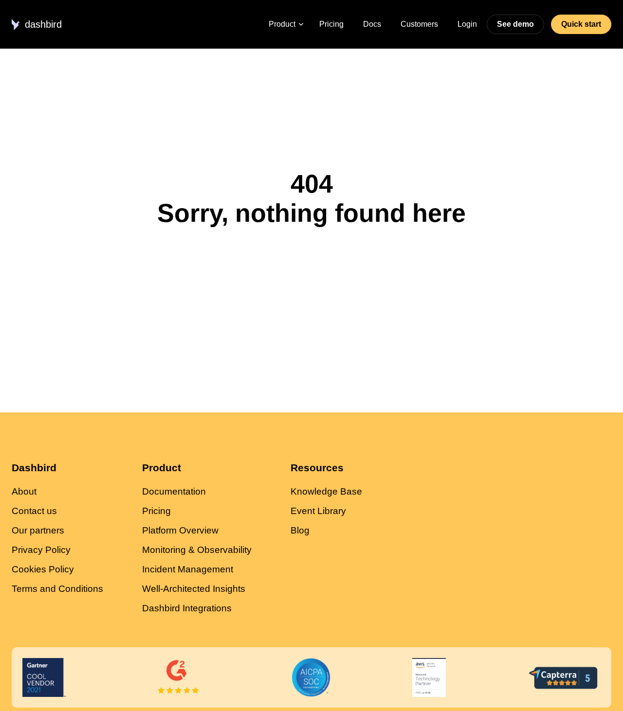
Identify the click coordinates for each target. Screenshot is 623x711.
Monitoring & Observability (197, 550)
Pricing (331, 24)
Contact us (34, 511)
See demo (515, 24)
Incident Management (187, 569)
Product (282, 24)
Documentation (174, 491)
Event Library (318, 511)
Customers (419, 24)
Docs (372, 24)
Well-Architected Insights (193, 589)
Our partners (38, 530)
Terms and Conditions (57, 589)
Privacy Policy (41, 550)
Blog (300, 530)
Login (467, 24)
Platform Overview (180, 530)
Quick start (581, 24)
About (24, 491)
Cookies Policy (43, 569)
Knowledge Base (326, 491)
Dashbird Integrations (187, 608)
